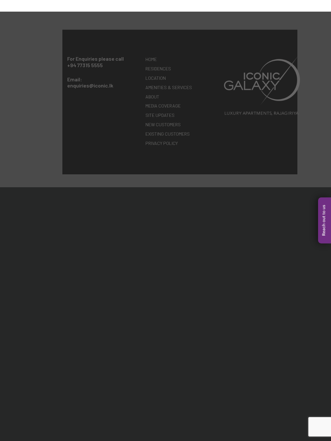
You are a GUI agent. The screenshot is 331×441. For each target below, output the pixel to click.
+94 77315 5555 (85, 65)
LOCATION (155, 78)
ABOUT (152, 96)
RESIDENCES (158, 68)
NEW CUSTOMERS (163, 124)
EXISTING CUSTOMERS (167, 134)
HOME (151, 59)
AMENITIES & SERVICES (168, 87)
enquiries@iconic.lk (90, 85)
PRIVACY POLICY (161, 143)
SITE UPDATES (160, 115)
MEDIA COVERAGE (163, 105)
